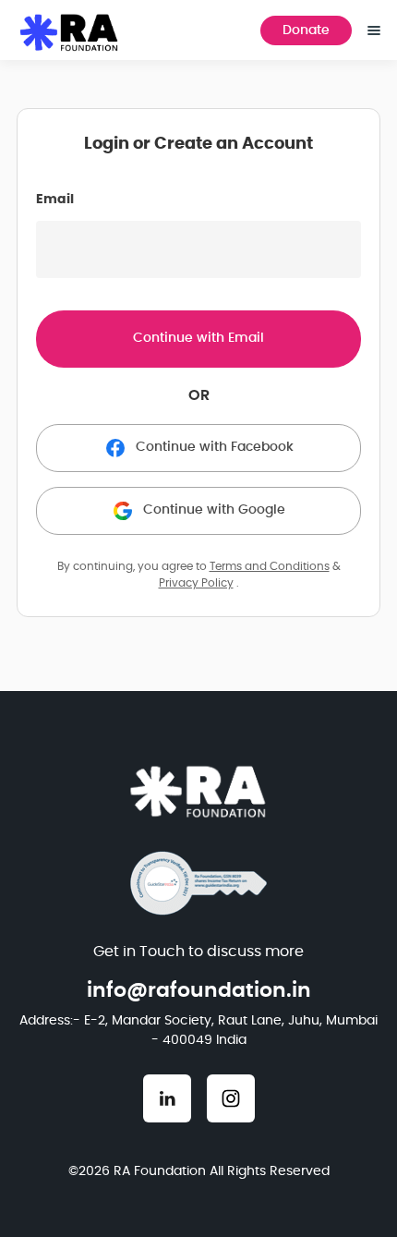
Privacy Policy (196, 582)
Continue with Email (198, 338)
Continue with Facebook (215, 447)
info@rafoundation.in (199, 990)
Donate (306, 30)
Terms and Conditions (270, 566)
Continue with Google (214, 509)
